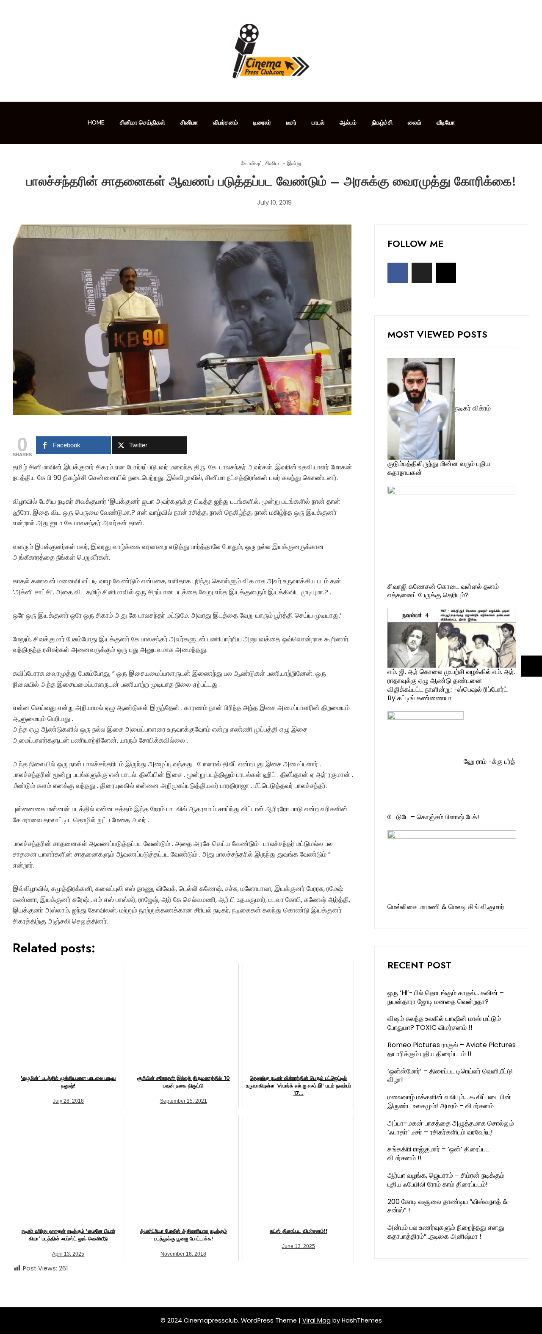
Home (96, 123)
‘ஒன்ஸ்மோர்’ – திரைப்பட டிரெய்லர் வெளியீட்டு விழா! (450, 1075)
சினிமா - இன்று (283, 163)
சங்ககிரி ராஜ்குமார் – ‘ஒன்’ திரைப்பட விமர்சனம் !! (438, 1153)
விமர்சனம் (225, 123)
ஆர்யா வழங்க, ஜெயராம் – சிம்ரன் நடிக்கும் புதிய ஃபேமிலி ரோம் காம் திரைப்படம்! (445, 1179)
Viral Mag (316, 1320)
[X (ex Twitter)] (422, 273)
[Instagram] (446, 273)
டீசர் (291, 123)
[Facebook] (397, 273)
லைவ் (414, 123)
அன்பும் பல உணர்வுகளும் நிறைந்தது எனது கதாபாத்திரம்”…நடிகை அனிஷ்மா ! (445, 1232)
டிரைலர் (262, 123)
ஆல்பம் (348, 123)
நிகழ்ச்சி (382, 123)
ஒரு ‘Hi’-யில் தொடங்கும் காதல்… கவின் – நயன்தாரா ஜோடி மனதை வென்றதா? (445, 997)
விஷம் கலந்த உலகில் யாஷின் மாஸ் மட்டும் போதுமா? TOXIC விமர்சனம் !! (444, 1023)
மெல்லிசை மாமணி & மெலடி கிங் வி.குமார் (445, 907)
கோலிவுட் (252, 163)
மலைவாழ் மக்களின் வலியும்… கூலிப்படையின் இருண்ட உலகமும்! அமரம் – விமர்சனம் (449, 1101)
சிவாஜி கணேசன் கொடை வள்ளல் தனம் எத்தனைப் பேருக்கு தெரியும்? (443, 591)
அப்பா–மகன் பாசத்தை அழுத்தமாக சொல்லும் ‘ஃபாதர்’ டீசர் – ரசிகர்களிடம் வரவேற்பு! (450, 1127)
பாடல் (318, 123)
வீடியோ (446, 123)
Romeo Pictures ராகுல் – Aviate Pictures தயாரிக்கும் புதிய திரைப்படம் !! (451, 1049)
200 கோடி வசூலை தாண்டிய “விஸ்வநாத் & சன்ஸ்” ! (447, 1206)
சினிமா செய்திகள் (142, 123)
